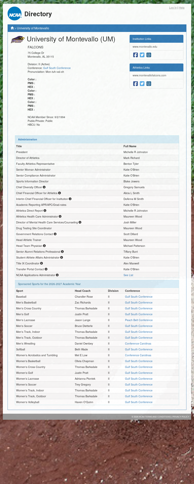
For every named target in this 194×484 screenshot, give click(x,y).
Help (182, 7)
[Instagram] (149, 55)
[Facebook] (135, 55)
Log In (173, 7)
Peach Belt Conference (139, 320)
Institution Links (142, 39)
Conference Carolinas (138, 343)
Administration (27, 139)
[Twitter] (142, 55)
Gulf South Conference (57, 68)
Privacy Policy (180, 417)
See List (128, 275)
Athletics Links (141, 67)
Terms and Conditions (158, 417)
